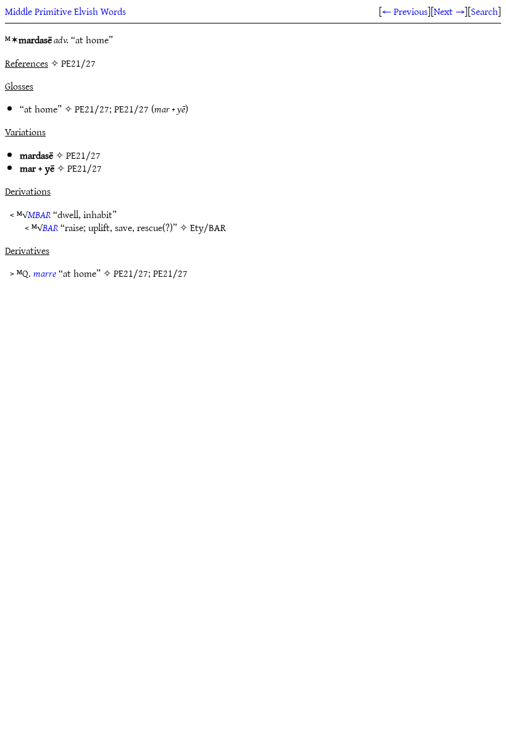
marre (44, 273)
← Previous (405, 11)
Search (484, 11)
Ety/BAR (208, 227)
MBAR (39, 214)
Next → (449, 11)
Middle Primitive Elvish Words (65, 11)
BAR (50, 227)
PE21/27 (92, 108)
